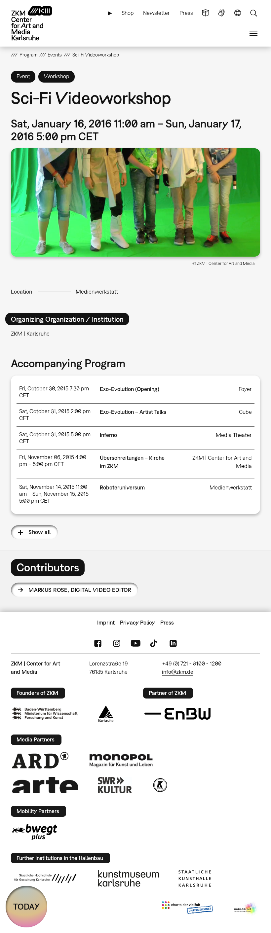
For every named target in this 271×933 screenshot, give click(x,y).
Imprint (106, 622)
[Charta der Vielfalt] (187, 909)
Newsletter (156, 13)
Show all (39, 532)
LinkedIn (173, 643)
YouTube (135, 643)
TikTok (154, 643)
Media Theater (234, 435)
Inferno (108, 435)
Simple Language (205, 13)
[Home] (37, 23)
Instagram (116, 643)
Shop (128, 13)
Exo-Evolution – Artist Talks (133, 412)
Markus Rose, (79, 590)
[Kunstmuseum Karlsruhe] (128, 878)
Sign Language (221, 13)
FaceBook (97, 643)
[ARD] (40, 760)
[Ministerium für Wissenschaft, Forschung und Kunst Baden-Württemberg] (45, 713)
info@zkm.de (177, 671)
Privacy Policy (137, 622)
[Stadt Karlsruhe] (106, 713)
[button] (135, 202)
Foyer (245, 389)
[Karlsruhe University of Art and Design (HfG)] (45, 878)
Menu (253, 33)
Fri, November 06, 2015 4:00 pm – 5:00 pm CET (52, 460)
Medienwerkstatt (97, 291)
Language (237, 13)
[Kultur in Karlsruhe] (159, 785)
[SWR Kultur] (115, 785)
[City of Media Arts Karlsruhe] (246, 909)
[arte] (45, 785)
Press (186, 13)
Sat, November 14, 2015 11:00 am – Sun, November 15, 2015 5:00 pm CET (54, 494)
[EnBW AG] (177, 714)
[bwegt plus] (34, 832)
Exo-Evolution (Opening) (129, 389)
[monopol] (121, 760)
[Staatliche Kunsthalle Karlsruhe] (194, 878)
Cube (245, 412)
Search (253, 13)
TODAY (26, 906)
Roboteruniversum (122, 487)
